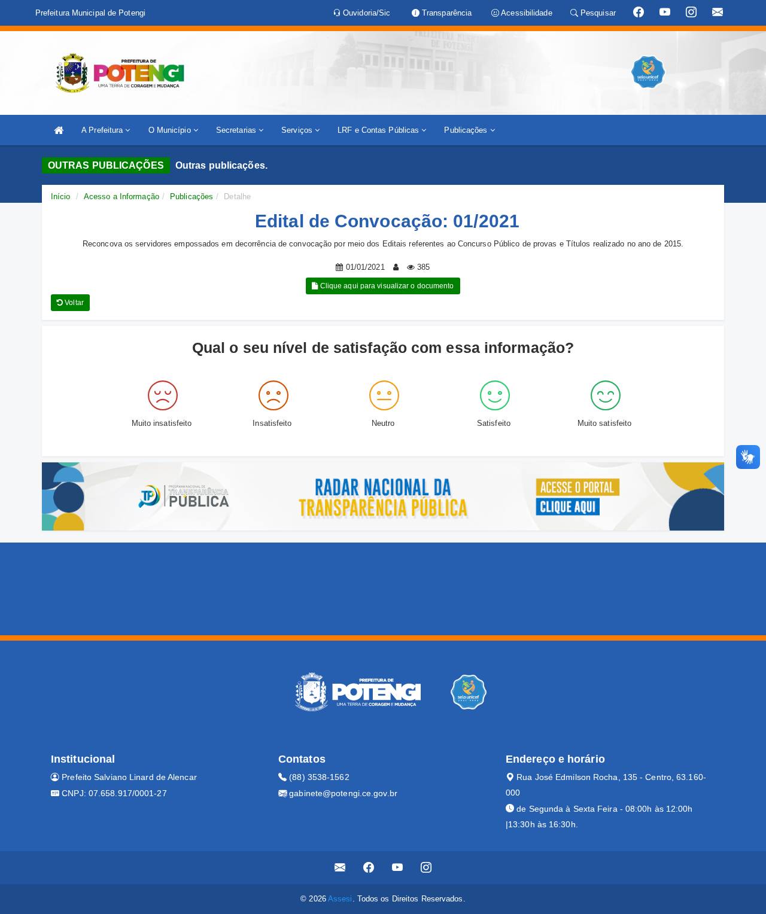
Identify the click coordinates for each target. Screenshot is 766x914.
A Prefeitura (103, 130)
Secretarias (237, 130)
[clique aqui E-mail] (340, 867)
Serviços (298, 130)
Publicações (467, 130)
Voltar (73, 302)
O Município (170, 130)
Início (61, 196)
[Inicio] (58, 130)
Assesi (340, 898)
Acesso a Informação (121, 196)
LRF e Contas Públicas (379, 130)
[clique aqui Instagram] (426, 867)
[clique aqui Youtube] (397, 867)
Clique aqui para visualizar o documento (386, 286)
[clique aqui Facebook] (368, 867)
